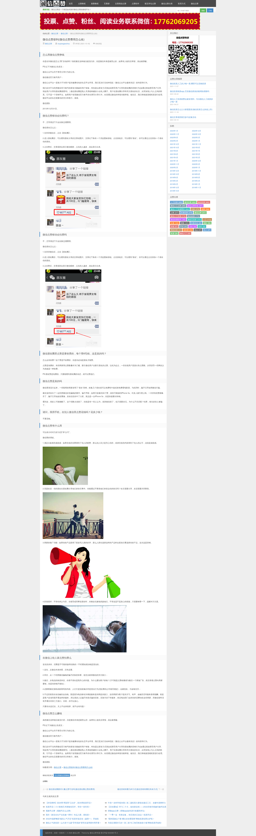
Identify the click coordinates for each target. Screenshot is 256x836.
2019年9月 (196, 174)
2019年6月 (174, 177)
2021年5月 (196, 154)
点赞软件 (135, 3)
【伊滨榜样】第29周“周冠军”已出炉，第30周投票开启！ (69, 802)
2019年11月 (196, 170)
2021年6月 (174, 154)
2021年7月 (196, 150)
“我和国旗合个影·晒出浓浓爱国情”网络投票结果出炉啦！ (131, 818)
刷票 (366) (205, 209)
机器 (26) (174, 233)
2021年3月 (196, 157)
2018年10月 (174, 190)
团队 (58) (207, 223)
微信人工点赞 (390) (178, 205)
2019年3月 (196, 180)
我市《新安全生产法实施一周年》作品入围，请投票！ (68, 814)
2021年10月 (174, 147)
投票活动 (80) (196, 223)
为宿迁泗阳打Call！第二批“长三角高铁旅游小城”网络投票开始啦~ (135, 822)
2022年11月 (174, 134)
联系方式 (181, 3)
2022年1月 (196, 140)
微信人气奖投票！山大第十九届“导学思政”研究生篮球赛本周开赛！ (73, 822)
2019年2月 (174, 184)
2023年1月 (174, 130)
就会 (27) (197, 230)
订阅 (210, 10)
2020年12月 (196, 160)
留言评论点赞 (150, 3)
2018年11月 (196, 187)
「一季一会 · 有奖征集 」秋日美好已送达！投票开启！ (130, 814)
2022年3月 (196, 137)
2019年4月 (174, 180)
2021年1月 (174, 160)
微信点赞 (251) (200, 212)
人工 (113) (207, 219)
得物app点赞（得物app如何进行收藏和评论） (127, 810)
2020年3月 (196, 164)
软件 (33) (201, 226)
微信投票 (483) (203, 202)
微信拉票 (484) (190, 202)
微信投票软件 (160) (178, 219)
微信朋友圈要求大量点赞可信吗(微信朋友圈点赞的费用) (72, 789)
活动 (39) (192, 226)
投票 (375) (195, 209)
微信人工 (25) (185, 233)
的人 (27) (207, 230)
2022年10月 (196, 134)
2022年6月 (174, 137)
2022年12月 (196, 130)
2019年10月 (174, 174)
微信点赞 (53, 3)
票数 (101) (185, 223)
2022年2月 (174, 140)
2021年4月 (174, 157)
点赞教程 (82, 3)
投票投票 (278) (186, 212)
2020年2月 (174, 167)
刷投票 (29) (187, 230)
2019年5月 (196, 177)
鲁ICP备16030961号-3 (109, 832)
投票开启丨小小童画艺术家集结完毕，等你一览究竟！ (68, 806)
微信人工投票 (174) (178, 216)
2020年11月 (174, 164)
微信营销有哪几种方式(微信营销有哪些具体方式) (137, 789)
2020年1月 (196, 167)
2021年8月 (174, 150)
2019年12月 (174, 170)
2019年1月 (196, 184)
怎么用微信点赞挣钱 (62, 775)
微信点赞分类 (167, 3)
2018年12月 (174, 187)
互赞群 (107, 3)
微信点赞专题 (95, 832)
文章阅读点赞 (120, 3)
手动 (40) (183, 226)
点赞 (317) (175, 212)
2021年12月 (174, 144)
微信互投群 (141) (194, 219)
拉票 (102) (175, 223)
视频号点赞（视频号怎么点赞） (59, 810)
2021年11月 (196, 144)
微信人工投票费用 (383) (180, 209)
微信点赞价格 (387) (195, 205)
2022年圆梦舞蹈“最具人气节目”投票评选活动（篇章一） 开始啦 (72, 818)
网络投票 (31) (176, 230)
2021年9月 (196, 147)
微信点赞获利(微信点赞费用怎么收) (64, 39)
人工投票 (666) (176, 202)
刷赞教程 (95, 3)
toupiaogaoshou (64, 43)
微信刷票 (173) (193, 216)
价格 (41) (174, 226)
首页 (71, 3)
